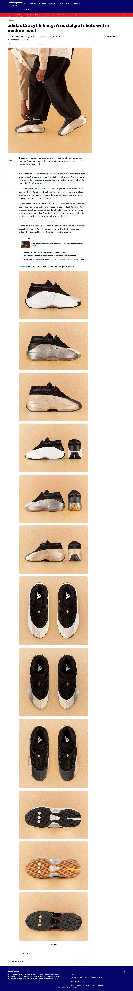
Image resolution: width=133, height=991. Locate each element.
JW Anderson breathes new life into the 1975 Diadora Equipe (44, 252)
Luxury (65, 14)
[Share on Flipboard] (19, 44)
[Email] (23, 44)
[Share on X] (15, 44)
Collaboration (57, 14)
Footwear (84, 14)
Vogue (12, 14)
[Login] (117, 6)
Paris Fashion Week (32, 14)
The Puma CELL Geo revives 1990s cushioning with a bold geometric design (49, 256)
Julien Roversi (14, 37)
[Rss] (124, 14)
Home (9, 16)
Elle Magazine (20, 14)
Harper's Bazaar (45, 14)
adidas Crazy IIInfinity (42, 204)
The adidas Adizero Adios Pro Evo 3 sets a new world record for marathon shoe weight (53, 259)
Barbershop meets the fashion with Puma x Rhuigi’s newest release (51, 267)
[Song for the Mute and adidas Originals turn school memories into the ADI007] (25, 244)
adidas (13, 16)
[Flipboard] (123, 14)
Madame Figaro (74, 14)
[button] (121, 6)
